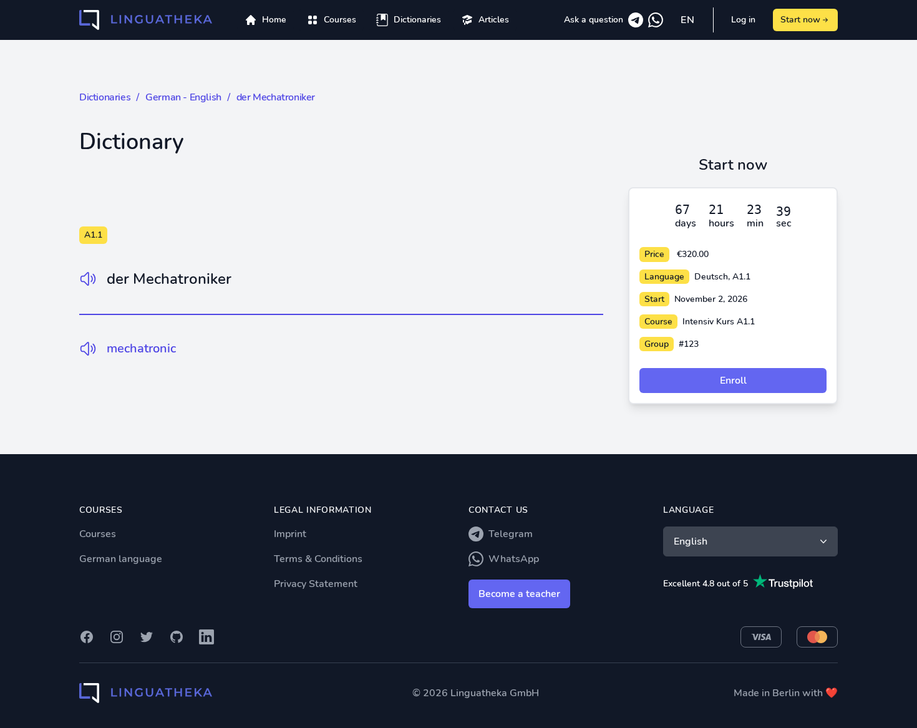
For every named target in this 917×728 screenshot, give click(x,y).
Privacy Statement (315, 584)
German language (120, 559)
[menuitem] (331, 20)
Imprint (290, 534)
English (690, 541)
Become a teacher (519, 594)
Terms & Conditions (318, 559)
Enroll (733, 380)
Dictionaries (104, 97)
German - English (183, 97)
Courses (97, 534)
